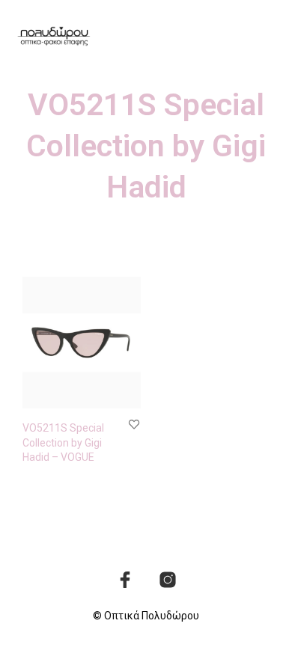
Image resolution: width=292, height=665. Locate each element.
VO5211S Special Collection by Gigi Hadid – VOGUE (63, 442)
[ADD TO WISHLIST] (134, 423)
